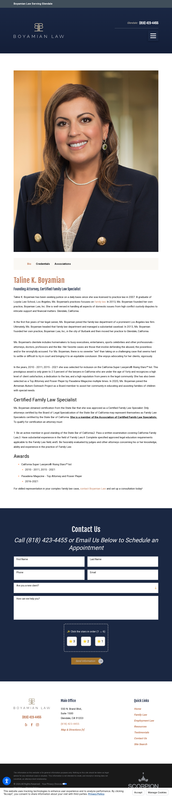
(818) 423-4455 (148, 23)
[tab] (29, 264)
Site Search (140, 744)
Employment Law (144, 720)
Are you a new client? (27, 585)
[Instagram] (37, 724)
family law (100, 301)
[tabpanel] (86, 383)
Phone (19, 572)
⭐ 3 (72, 641)
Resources (140, 726)
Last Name (95, 559)
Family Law (140, 714)
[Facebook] (31, 724)
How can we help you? (28, 598)
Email (93, 572)
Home (137, 708)
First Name (22, 559)
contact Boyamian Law (93, 488)
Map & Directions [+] (72, 729)
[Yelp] (26, 724)
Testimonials (141, 732)
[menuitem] (146, 709)
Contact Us (140, 738)
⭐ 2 (86, 641)
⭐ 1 (100, 641)
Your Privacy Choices (52, 784)
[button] (7, 781)
